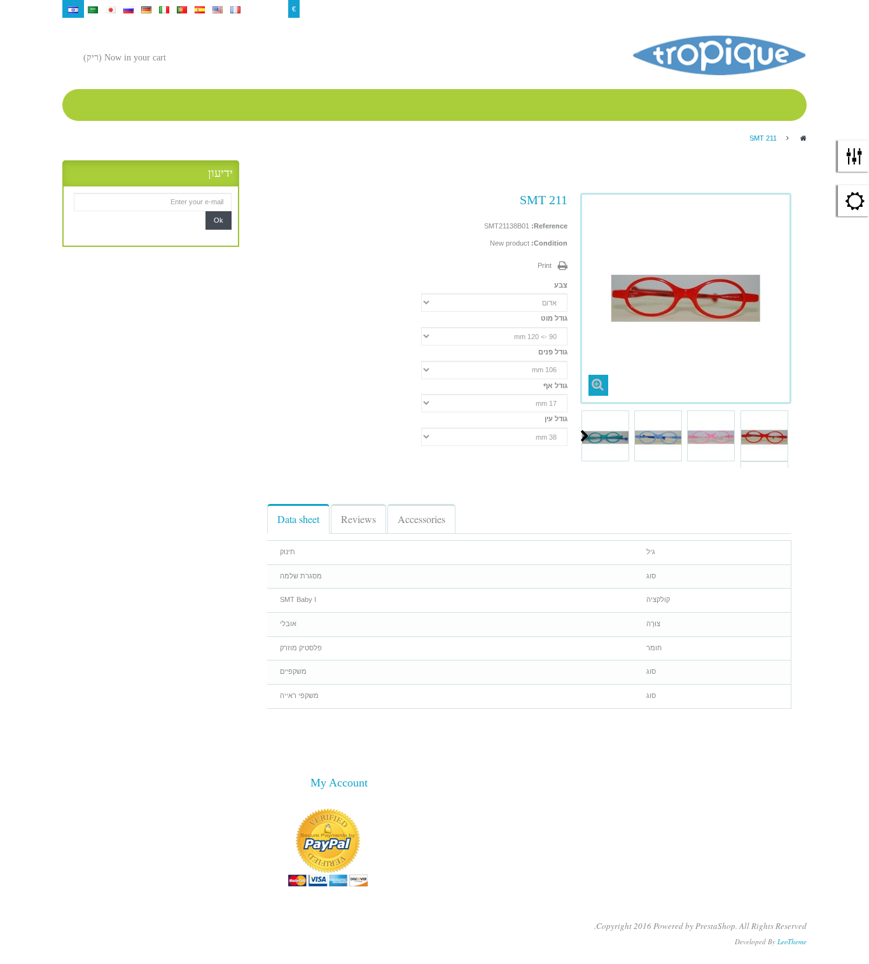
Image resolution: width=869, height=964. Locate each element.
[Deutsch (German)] (146, 9)
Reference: (549, 226)
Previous (786, 436)
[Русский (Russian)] (128, 9)
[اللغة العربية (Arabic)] (93, 9)
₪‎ (262, 9)
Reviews (358, 519)
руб (278, 9)
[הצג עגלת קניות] (178, 59)
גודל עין (555, 419)
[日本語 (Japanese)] (111, 9)
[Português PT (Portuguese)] (182, 9)
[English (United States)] (217, 9)
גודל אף (554, 385)
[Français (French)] (235, 9)
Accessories (421, 519)
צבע (559, 285)
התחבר (792, 9)
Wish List (678, 9)
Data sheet (298, 519)
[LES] (718, 55)
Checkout (714, 9)
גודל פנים (551, 352)
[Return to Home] (803, 138)
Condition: (549, 243)
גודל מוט (553, 318)
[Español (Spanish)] (200, 9)
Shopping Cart (634, 9)
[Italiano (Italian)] (164, 9)
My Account (755, 9)
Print (545, 265)
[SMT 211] (764, 437)
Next (584, 436)
